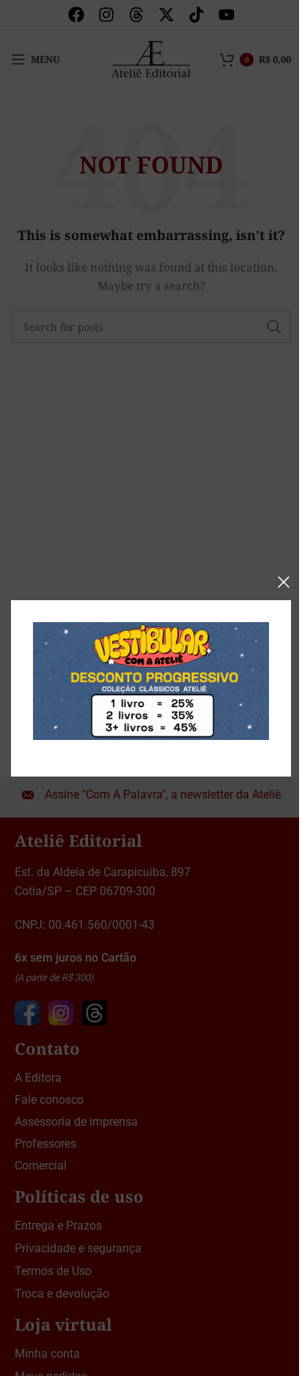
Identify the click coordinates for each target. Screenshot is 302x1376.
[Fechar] (283, 582)
